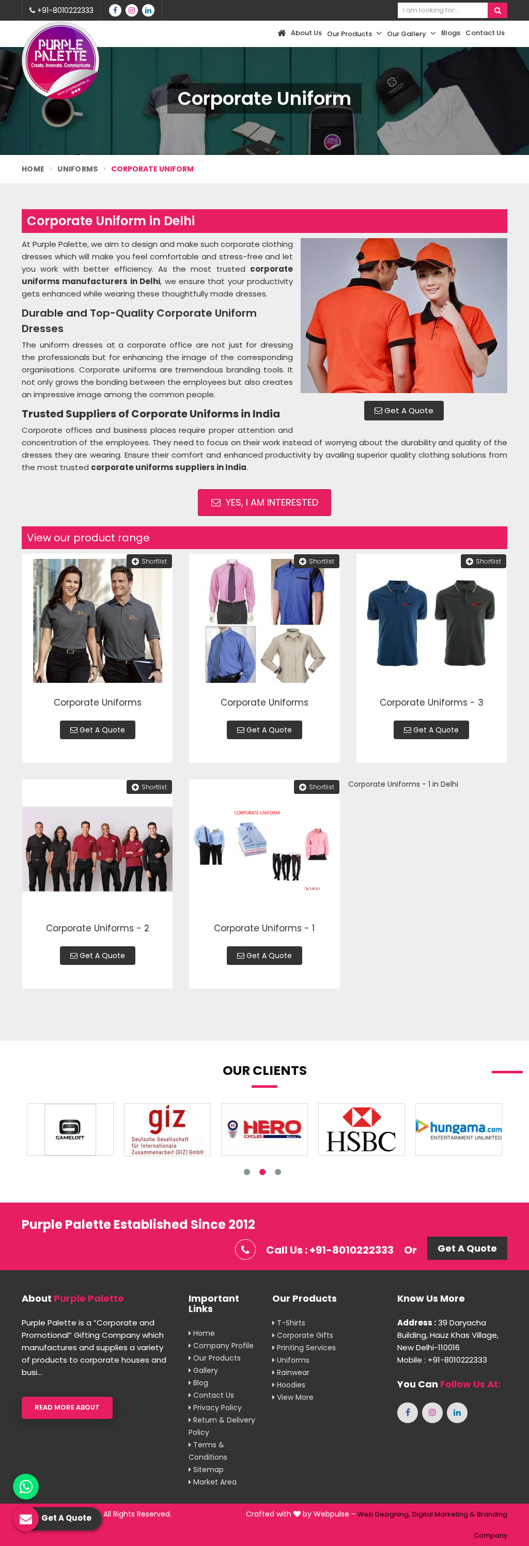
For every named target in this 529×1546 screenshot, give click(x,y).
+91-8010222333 (64, 10)
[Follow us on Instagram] (132, 10)
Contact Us (485, 33)
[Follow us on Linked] (148, 10)
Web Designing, (383, 1514)
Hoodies (290, 1385)
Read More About (67, 1407)
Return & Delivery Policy (222, 1426)
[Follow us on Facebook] (115, 10)
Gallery (204, 1370)
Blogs (450, 33)
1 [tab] (247, 1172)
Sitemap (207, 1469)
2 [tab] (262, 1172)
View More (294, 1397)
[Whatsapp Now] (26, 1487)
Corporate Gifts (304, 1335)
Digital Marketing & (443, 1514)
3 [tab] (278, 1172)
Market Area (214, 1482)
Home (33, 169)
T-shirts (290, 1323)
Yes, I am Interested (270, 502)
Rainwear (292, 1372)
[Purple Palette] (60, 60)
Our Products (350, 34)
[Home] (280, 34)
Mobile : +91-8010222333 (442, 1359)
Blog (199, 1383)
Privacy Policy (216, 1407)
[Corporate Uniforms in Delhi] (404, 315)
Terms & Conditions (208, 1451)
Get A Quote (407, 410)
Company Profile (222, 1345)
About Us (306, 33)
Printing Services (305, 1347)
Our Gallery (407, 34)
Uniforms (77, 169)
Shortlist (154, 561)
